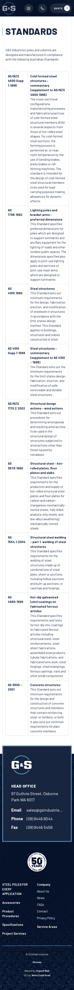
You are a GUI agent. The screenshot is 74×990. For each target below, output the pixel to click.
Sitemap (37, 962)
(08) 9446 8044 (40, 818)
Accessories (11, 902)
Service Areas (47, 926)
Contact (42, 911)
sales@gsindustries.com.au (46, 809)
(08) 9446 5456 (40, 827)
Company (43, 884)
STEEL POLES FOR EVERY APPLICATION (15, 889)
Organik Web (43, 970)
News (41, 898)
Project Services (14, 933)
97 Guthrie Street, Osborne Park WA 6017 (34, 796)
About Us (43, 891)
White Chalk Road (41, 975)
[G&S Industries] (21, 765)
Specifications (12, 924)
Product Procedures (10, 913)
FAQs (40, 904)
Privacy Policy (46, 918)
